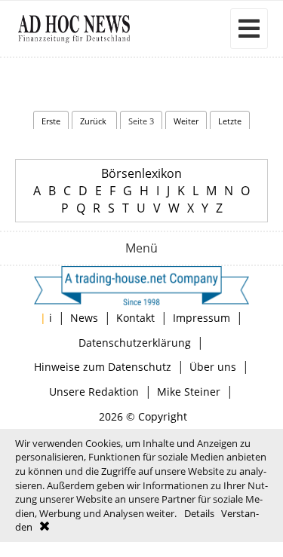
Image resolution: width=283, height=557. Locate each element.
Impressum (201, 318)
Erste (51, 121)
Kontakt (135, 318)
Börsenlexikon (141, 173)
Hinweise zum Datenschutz (102, 367)
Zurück (94, 121)
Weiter (186, 121)
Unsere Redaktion (94, 391)
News (84, 318)
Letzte (229, 121)
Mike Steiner (188, 391)
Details (199, 513)
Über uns (212, 367)
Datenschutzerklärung (134, 342)
